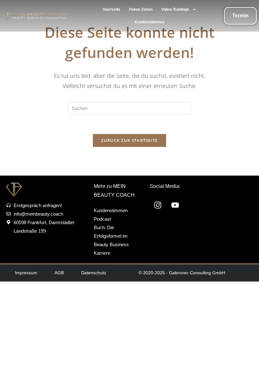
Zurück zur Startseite (129, 140)
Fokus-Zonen (141, 9)
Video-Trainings (175, 9)
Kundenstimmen (149, 22)
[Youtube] (175, 205)
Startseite (111, 9)
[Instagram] (158, 205)
